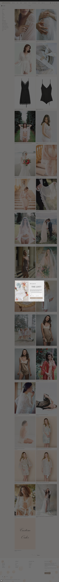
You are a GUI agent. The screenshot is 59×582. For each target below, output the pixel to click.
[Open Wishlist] (1, 581)
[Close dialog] (43, 281)
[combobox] (31, 295)
